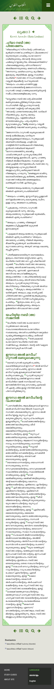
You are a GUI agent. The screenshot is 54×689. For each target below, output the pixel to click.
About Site (9, 680)
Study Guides (10, 675)
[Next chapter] (39, 18)
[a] (15, 77)
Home (7, 670)
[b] (34, 365)
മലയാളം (34, 675)
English (32, 681)
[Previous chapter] (14, 18)
